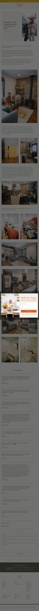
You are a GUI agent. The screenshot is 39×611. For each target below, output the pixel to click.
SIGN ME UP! (29, 311)
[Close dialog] (37, 294)
